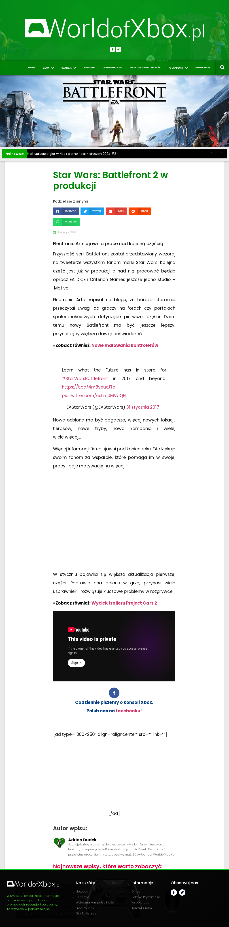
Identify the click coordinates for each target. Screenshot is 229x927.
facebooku (128, 711)
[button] (66, 211)
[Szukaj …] (222, 68)
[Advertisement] (114, 522)
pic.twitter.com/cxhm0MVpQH (94, 396)
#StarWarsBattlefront (85, 379)
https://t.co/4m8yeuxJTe (88, 387)
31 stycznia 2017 (142, 407)
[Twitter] (118, 49)
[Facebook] (112, 49)
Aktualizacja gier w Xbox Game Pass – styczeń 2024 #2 (73, 153)
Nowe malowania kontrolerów (124, 345)
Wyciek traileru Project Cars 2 (124, 603)
